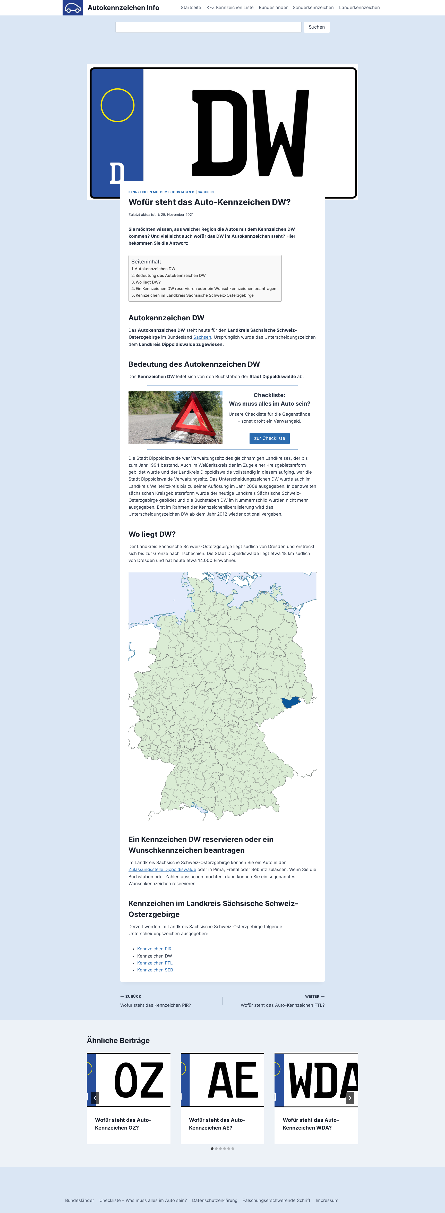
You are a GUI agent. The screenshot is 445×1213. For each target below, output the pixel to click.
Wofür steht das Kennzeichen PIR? (155, 1001)
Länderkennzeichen (359, 7)
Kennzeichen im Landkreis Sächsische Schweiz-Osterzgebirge (195, 295)
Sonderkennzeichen (313, 7)
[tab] (212, 1148)
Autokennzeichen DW (155, 268)
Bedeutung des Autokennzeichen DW (170, 275)
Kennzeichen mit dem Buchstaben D (162, 192)
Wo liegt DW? (148, 282)
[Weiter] (350, 1098)
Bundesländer (273, 7)
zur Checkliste (269, 438)
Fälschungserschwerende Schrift (276, 1200)
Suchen (317, 27)
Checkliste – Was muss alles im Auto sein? (143, 1200)
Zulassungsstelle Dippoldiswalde (162, 869)
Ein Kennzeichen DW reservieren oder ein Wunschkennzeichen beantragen (206, 288)
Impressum (327, 1200)
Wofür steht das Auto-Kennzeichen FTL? (283, 1001)
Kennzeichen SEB (155, 969)
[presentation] (128, 1080)
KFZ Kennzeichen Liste (230, 7)
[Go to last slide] (95, 1098)
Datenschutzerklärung (214, 1200)
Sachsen (206, 192)
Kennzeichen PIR (154, 948)
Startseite (191, 7)
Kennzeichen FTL (155, 963)
